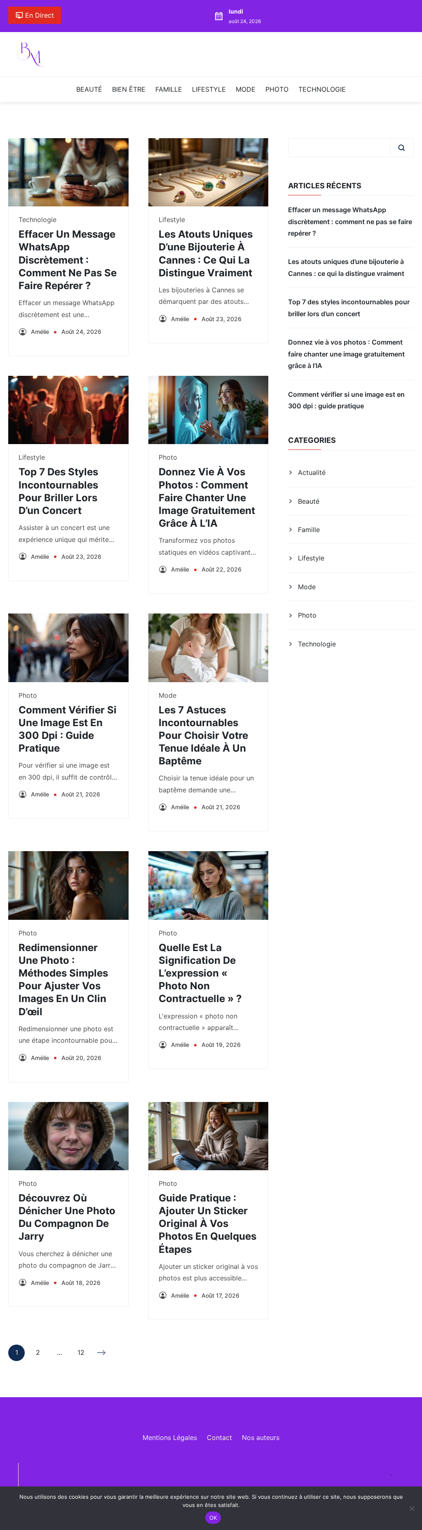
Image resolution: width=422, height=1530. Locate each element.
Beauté (89, 89)
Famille (168, 89)
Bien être (128, 89)
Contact (219, 1437)
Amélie (40, 331)
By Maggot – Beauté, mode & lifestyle (147, 1473)
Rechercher (401, 147)
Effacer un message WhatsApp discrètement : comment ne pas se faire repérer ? (68, 260)
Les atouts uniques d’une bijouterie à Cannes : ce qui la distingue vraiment (346, 267)
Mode (246, 89)
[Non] (412, 1508)
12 (81, 1354)
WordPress (84, 1485)
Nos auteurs (260, 1437)
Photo (276, 89)
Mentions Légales (170, 1437)
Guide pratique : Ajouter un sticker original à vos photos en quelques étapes (207, 1223)
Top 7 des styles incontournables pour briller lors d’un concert (349, 307)
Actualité (312, 472)
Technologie (322, 89)
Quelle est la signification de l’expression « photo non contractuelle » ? (200, 973)
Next (102, 1353)
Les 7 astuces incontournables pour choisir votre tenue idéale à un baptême (203, 735)
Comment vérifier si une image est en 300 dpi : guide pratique (346, 400)
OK (213, 1517)
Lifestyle (209, 89)
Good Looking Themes (355, 1473)
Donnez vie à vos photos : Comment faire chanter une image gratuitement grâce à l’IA (207, 497)
